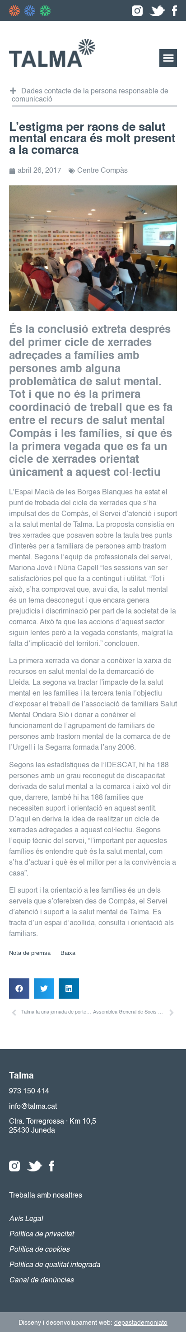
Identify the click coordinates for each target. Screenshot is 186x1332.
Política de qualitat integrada (54, 1265)
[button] (168, 58)
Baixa (67, 953)
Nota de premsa (30, 953)
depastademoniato (140, 1323)
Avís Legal (26, 1219)
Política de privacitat (41, 1234)
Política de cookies (39, 1250)
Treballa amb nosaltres (45, 1195)
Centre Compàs (102, 171)
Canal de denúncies (41, 1280)
